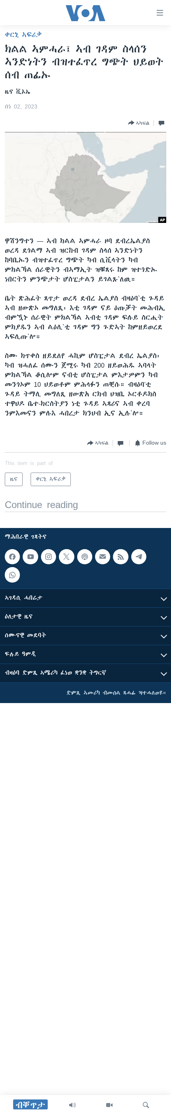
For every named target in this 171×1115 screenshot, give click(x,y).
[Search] (146, 1105)
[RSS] (120, 556)
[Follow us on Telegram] (138, 556)
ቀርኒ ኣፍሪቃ (23, 35)
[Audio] (72, 1105)
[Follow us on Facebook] (12, 556)
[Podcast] (84, 556)
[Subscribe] (102, 556)
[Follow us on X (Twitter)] (66, 556)
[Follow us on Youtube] (30, 556)
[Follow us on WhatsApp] (12, 575)
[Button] (139, 123)
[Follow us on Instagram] (48, 556)
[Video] (109, 1105)
